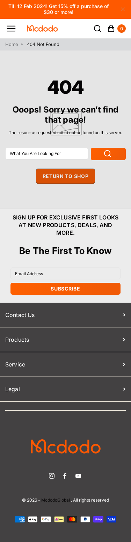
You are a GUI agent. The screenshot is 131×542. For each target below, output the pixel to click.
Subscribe (65, 289)
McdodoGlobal (55, 500)
